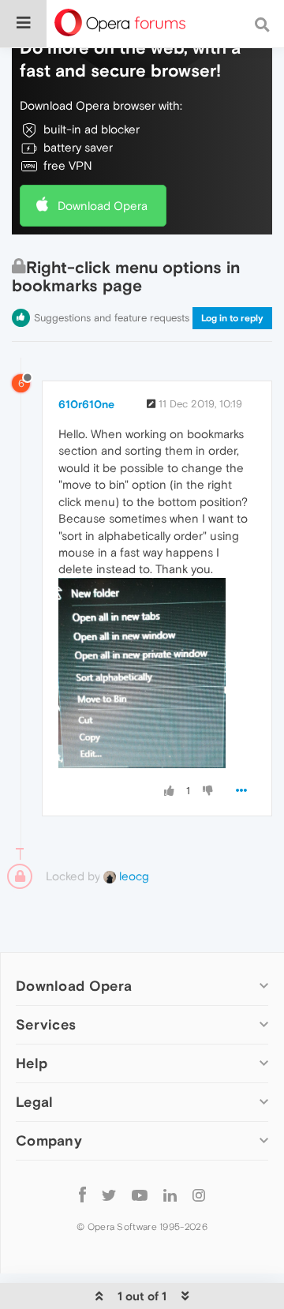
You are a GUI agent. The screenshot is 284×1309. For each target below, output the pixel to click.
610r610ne (86, 404)
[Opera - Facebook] (82, 1194)
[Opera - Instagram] (199, 1194)
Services (46, 1024)
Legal (35, 1101)
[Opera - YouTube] (139, 1194)
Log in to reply (232, 318)
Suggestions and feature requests (111, 318)
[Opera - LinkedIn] (170, 1194)
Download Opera (103, 205)
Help (31, 1063)
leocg (132, 876)
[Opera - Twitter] (109, 1194)
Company (49, 1140)
